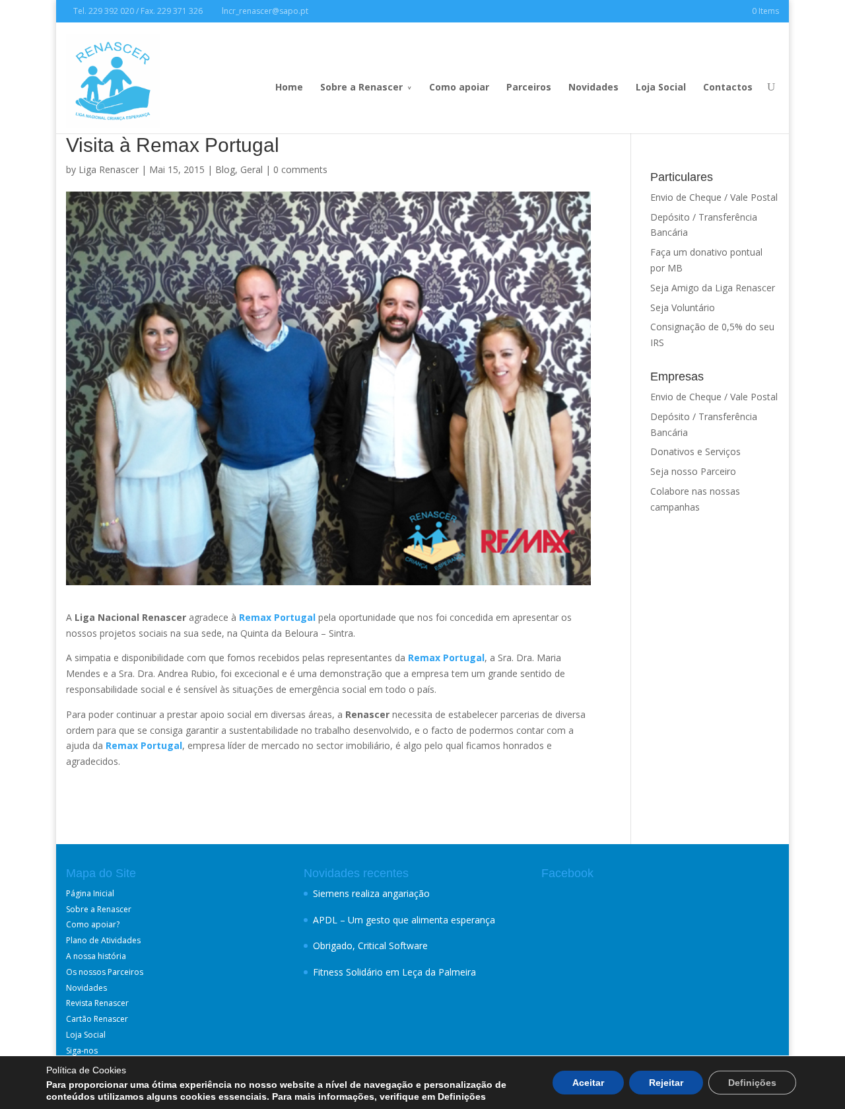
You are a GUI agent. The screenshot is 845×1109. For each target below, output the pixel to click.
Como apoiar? (92, 924)
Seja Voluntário (682, 307)
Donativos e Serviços (695, 451)
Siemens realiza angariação (371, 893)
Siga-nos (82, 1050)
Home (289, 87)
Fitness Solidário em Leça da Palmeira (394, 972)
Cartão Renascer (97, 1018)
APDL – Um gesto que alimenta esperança (404, 919)
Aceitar (588, 1082)
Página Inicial (90, 893)
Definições (752, 1082)
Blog (225, 169)
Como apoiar (459, 87)
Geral (251, 169)
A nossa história (96, 956)
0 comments (300, 169)
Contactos (728, 87)
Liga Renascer (109, 169)
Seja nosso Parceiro (693, 471)
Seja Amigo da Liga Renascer (712, 287)
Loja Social (661, 87)
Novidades (593, 87)
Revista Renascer (97, 1003)
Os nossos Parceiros (104, 972)
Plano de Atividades (103, 940)
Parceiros (528, 87)
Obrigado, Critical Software (370, 945)
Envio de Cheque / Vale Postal (714, 197)
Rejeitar (666, 1082)
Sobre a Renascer (361, 87)
